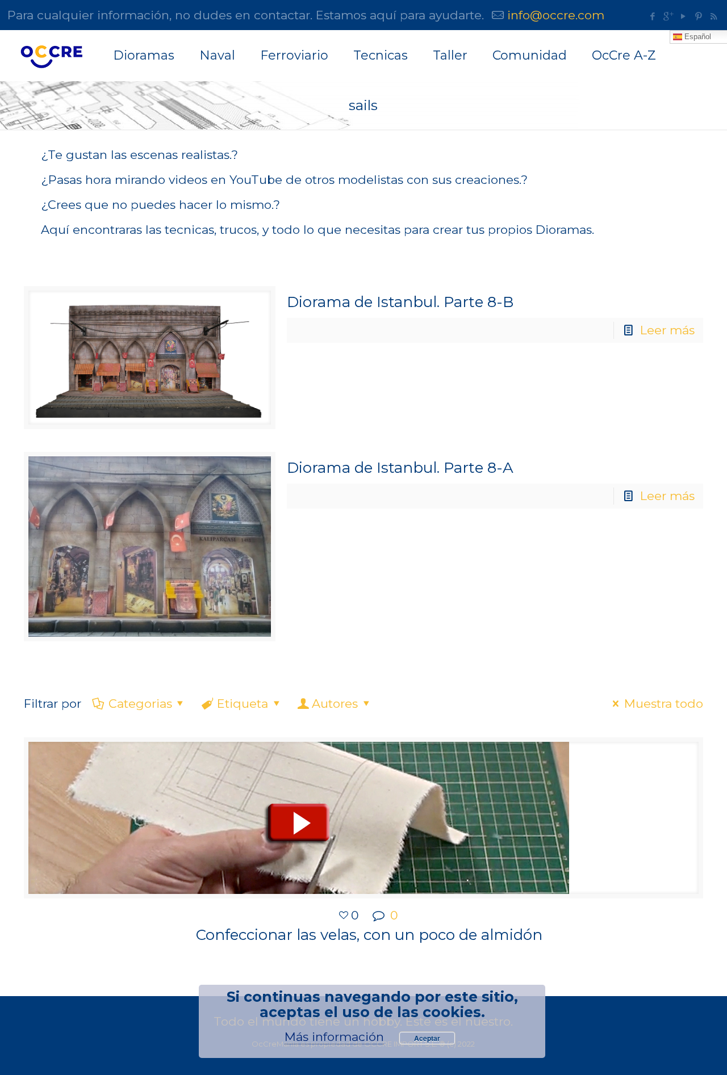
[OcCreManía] (51, 55)
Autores (335, 703)
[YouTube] (683, 16)
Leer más (667, 330)
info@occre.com (555, 15)
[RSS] (714, 16)
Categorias (140, 703)
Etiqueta (242, 703)
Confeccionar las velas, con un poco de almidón (369, 935)
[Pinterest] (698, 16)
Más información (334, 1037)
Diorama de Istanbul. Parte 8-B (400, 302)
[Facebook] (652, 16)
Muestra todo (663, 703)
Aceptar (427, 1038)
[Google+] (668, 16)
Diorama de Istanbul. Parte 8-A (400, 468)
